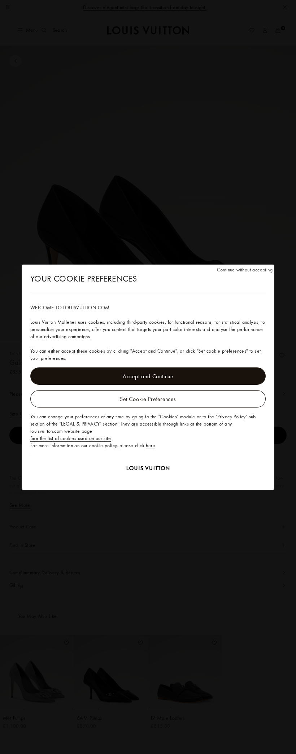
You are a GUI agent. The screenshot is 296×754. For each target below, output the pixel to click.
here (150, 445)
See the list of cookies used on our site (70, 438)
